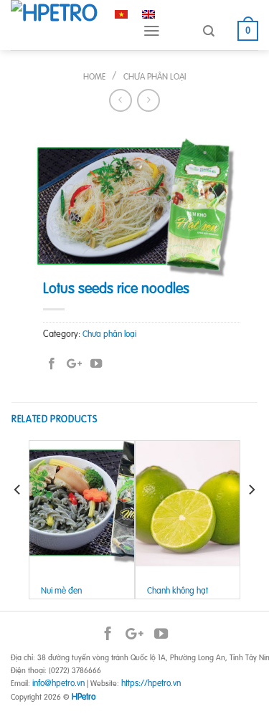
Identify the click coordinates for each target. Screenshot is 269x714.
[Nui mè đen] (81, 503)
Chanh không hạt (177, 590)
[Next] (251, 518)
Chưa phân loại (154, 76)
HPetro (83, 696)
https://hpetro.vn (151, 683)
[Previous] (18, 518)
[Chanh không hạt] (188, 503)
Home (94, 76)
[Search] (208, 31)
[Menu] (152, 31)
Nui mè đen (61, 590)
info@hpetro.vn (58, 683)
